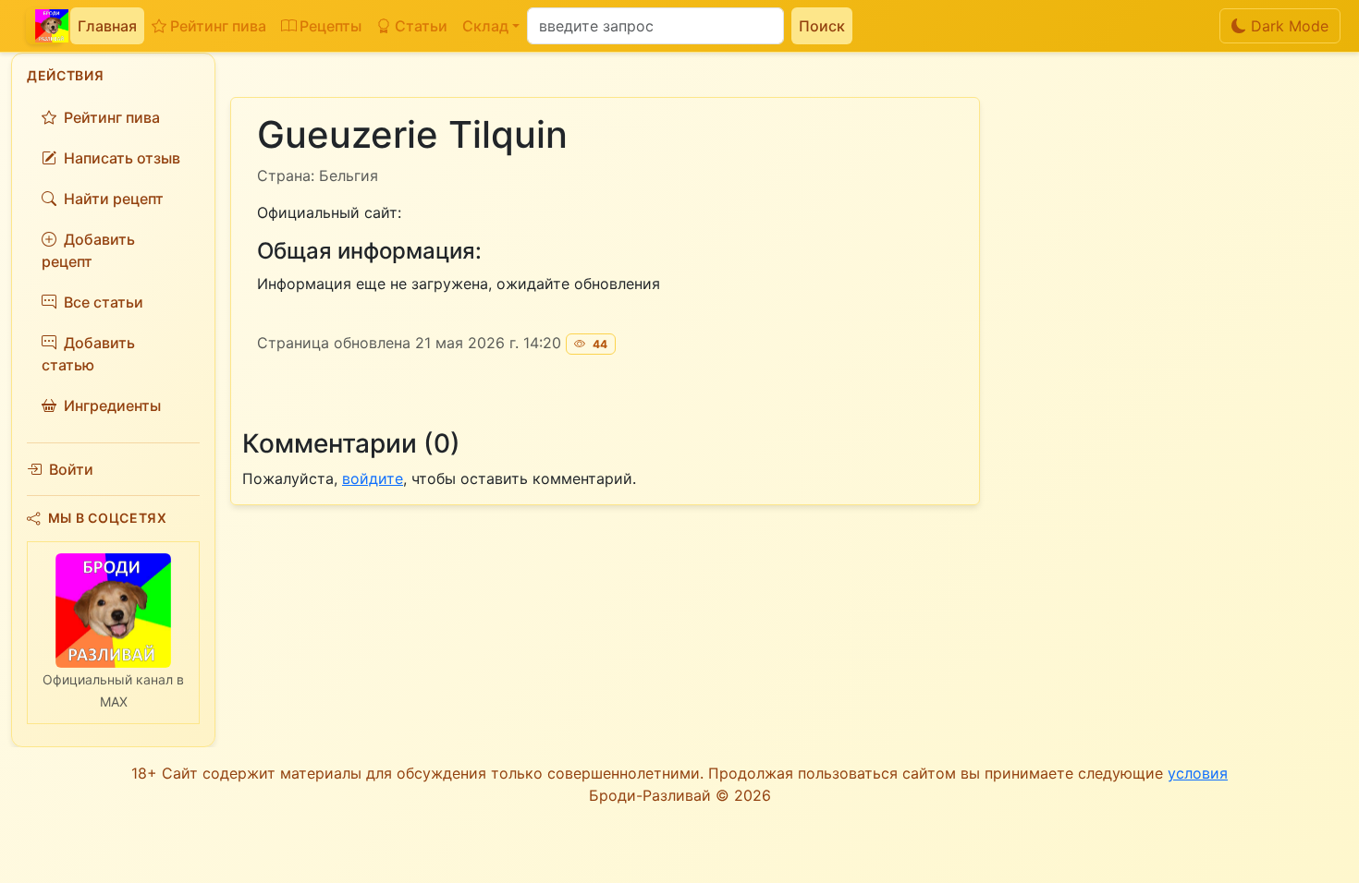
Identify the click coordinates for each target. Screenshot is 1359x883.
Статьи (421, 26)
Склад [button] (485, 26)
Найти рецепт (114, 198)
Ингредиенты (112, 405)
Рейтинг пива (218, 26)
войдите (372, 478)
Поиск (822, 26)
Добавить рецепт (88, 250)
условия (1198, 773)
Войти (71, 469)
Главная (107, 26)
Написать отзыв (122, 158)
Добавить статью (88, 353)
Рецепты (330, 26)
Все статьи (103, 302)
